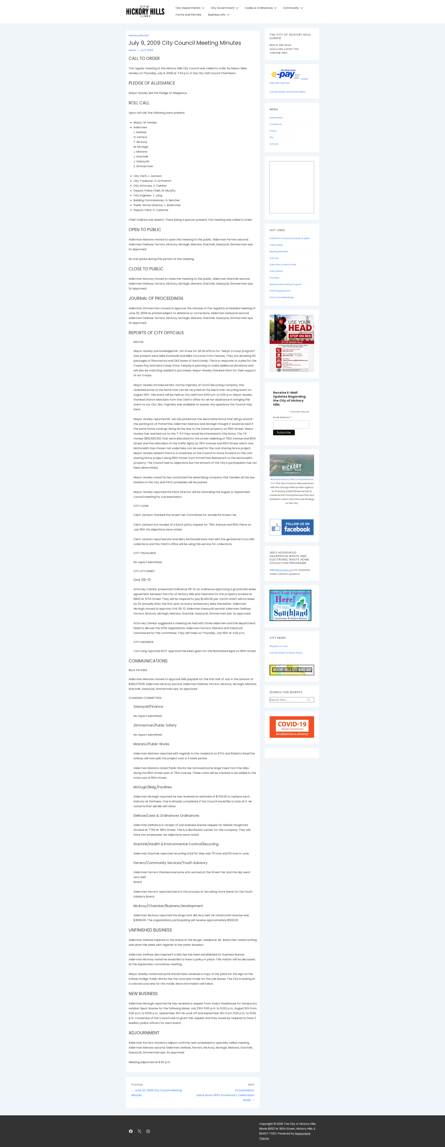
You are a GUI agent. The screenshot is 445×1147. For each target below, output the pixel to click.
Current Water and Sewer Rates (287, 91)
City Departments (188, 8)
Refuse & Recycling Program (286, 284)
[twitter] (139, 1131)
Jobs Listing (276, 245)
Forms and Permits (188, 15)
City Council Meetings (282, 297)
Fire (272, 137)
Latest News (276, 117)
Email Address (282, 417)
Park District (276, 271)
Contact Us (276, 124)
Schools (274, 144)
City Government (222, 8)
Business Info (216, 15)
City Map (274, 277)
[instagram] (148, 1131)
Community (291, 8)
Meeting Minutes (139, 35)
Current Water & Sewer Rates (286, 652)
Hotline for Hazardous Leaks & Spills (290, 238)
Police (273, 130)
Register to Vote (279, 646)
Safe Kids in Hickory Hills (283, 264)
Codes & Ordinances (259, 8)
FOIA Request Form (280, 290)
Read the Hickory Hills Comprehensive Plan (291, 481)
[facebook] (131, 1131)
